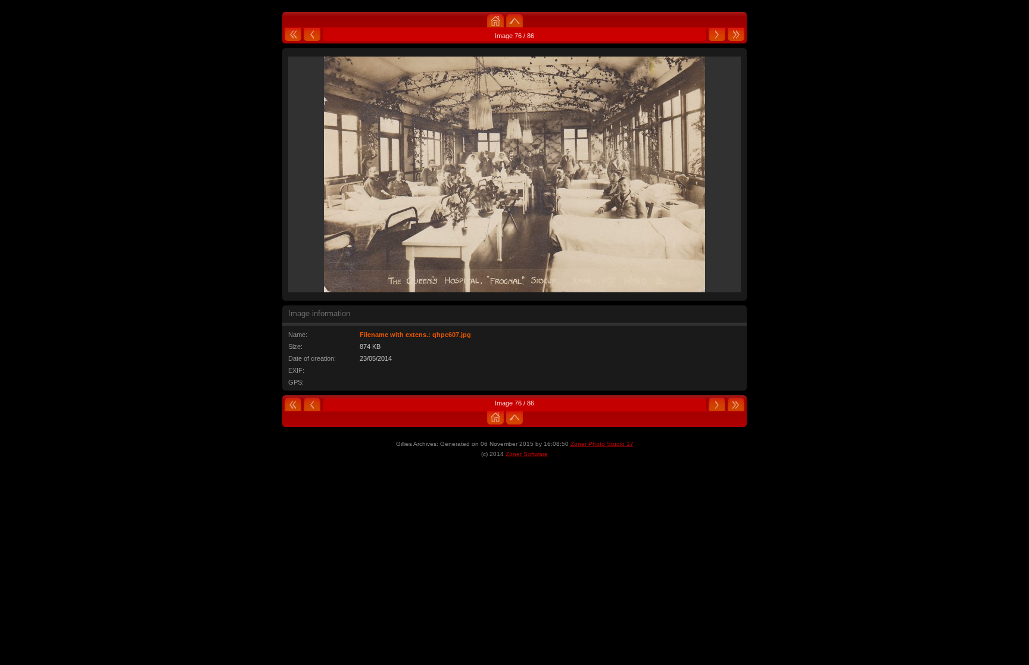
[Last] (736, 35)
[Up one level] (514, 20)
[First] (293, 35)
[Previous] (312, 35)
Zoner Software (527, 454)
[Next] (716, 35)
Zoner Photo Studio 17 (602, 444)
